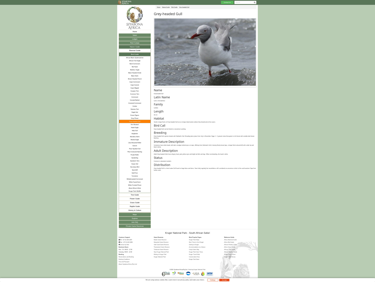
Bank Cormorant (135, 63)
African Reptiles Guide (230, 252)
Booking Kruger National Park (196, 269)
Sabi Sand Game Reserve (161, 244)
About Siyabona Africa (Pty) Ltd (128, 264)
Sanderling (134, 158)
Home (135, 32)
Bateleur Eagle (134, 70)
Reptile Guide (135, 206)
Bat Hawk (135, 67)
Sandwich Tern (134, 161)
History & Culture (134, 210)
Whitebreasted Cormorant (135, 179)
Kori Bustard (135, 124)
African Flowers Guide (230, 244)
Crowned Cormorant (134, 103)
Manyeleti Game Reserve (161, 242)
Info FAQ (135, 222)
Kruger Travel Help (194, 254)
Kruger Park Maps (194, 239)
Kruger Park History (229, 257)
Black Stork (134, 76)
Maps (135, 214)
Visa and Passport (124, 261)
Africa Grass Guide (229, 247)
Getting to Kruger (194, 244)
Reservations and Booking (126, 257)
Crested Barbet (134, 100)
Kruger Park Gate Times (196, 252)
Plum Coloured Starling (135, 152)
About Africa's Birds (135, 188)
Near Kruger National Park (161, 252)
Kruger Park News (194, 259)
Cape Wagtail (135, 88)
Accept (224, 280)
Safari (135, 35)
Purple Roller (135, 155)
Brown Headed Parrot (135, 79)
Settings (212, 280)
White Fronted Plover (134, 185)
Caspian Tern (135, 91)
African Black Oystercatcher (134, 57)
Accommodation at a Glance (197, 247)
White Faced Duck (135, 182)
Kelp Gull (135, 130)
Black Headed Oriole (134, 73)
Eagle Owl (135, 112)
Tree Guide (135, 195)
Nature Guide (135, 47)
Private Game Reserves (135, 226)
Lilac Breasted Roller (134, 142)
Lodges (135, 39)
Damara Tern (135, 109)
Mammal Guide (134, 50)
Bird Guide (135, 54)
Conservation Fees (194, 257)
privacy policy (184, 280)
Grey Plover (134, 118)
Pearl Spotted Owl (134, 149)
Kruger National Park (160, 257)
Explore (135, 218)
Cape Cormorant (134, 82)
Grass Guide (134, 203)
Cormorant (134, 97)
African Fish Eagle (135, 60)
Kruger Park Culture (229, 254)
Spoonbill (135, 170)
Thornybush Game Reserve (162, 247)
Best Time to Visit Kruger (196, 242)
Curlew (135, 106)
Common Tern (134, 94)
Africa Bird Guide (229, 242)
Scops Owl (134, 164)
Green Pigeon (134, 115)
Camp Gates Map (194, 249)
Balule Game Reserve (160, 239)
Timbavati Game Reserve (161, 249)
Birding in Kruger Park (160, 254)
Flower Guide (135, 199)
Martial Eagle (135, 139)
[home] (124, 2)
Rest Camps (134, 43)
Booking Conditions (124, 259)
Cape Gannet (135, 85)
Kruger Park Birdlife (135, 191)
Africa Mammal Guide (230, 239)
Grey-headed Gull (134, 121)
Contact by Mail (124, 244)
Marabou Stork (134, 136)
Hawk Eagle (134, 127)
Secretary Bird (134, 167)
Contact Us (227, 2)
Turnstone (135, 176)
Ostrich (135, 145)
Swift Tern (135, 173)
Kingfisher (135, 133)
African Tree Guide (229, 249)
